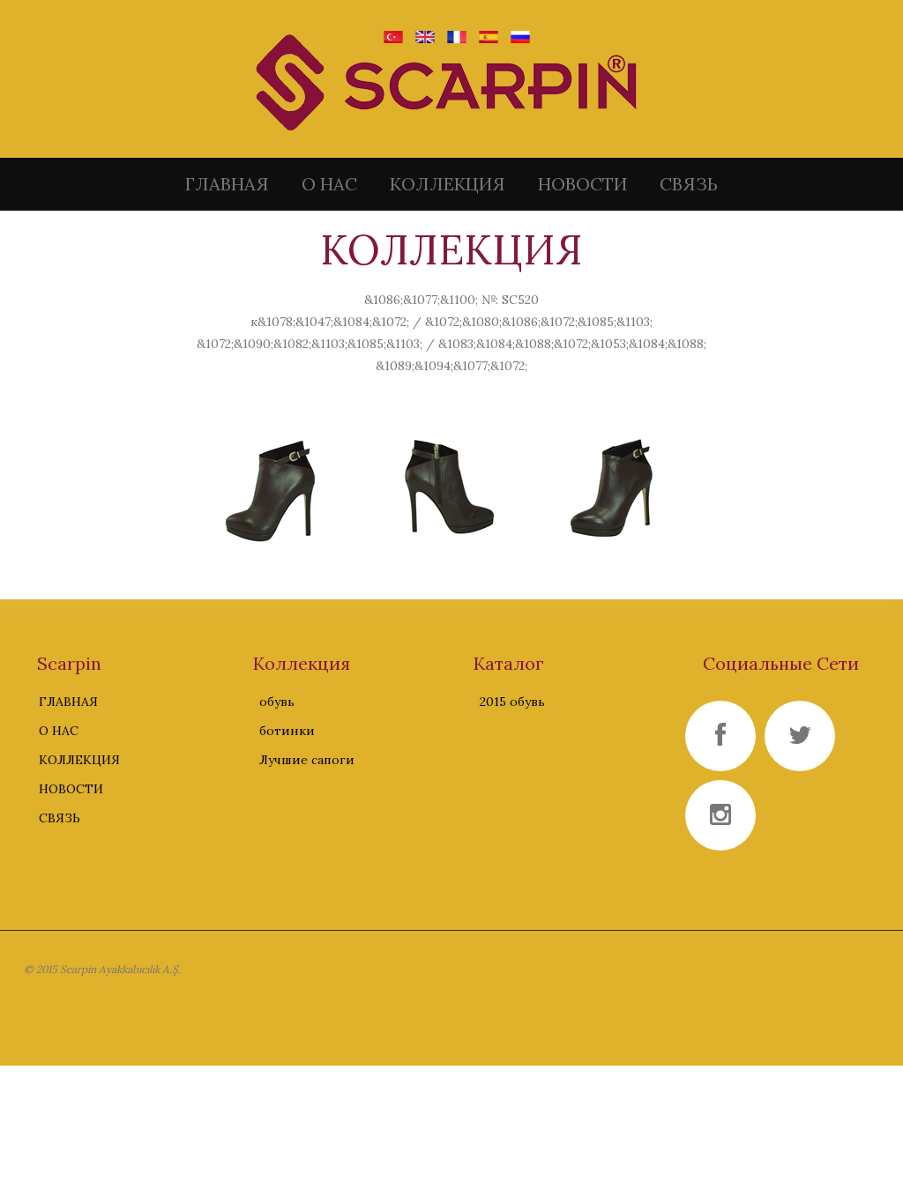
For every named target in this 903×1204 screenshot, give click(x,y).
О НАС (329, 184)
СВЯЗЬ (689, 184)
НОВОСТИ (582, 184)
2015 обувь (512, 702)
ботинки (287, 731)
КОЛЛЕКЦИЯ (447, 184)
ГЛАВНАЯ (227, 184)
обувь (277, 702)
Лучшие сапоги (306, 760)
